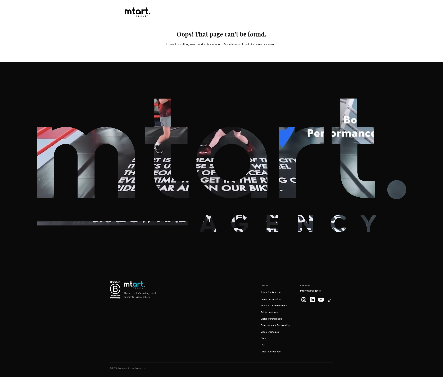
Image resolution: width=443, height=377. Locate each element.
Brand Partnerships (271, 299)
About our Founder (271, 352)
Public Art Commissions (274, 306)
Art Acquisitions (269, 312)
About (264, 338)
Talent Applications (271, 292)
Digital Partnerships (271, 319)
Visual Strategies (270, 332)
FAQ (263, 345)
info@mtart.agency (310, 291)
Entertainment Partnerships (276, 325)
